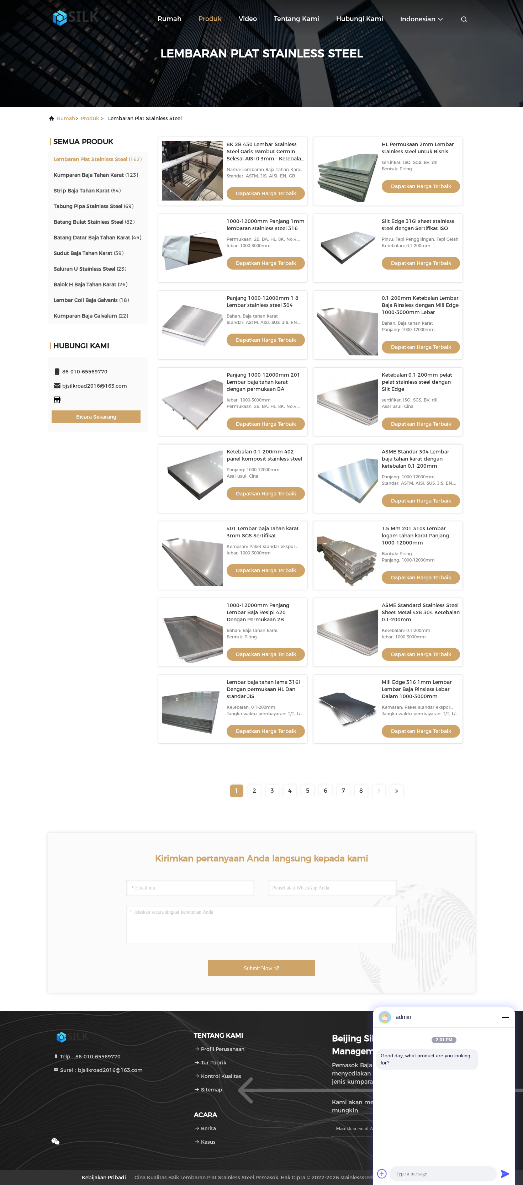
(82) (94, 222)
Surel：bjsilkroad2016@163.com (101, 1070)
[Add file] (382, 1173)
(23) (90, 269)
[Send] (505, 1173)
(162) (98, 159)
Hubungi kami (359, 19)
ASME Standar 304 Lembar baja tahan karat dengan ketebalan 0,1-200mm (415, 458)
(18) (91, 300)
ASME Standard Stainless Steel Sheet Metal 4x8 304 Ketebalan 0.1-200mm (421, 612)
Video (248, 19)
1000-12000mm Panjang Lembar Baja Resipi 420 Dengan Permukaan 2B (258, 612)
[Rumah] (76, 18)
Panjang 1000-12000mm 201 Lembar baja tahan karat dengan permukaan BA (263, 382)
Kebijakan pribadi (104, 1177)
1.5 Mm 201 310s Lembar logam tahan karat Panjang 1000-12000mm (415, 535)
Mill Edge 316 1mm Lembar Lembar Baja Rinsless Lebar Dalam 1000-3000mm (417, 689)
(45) (97, 237)
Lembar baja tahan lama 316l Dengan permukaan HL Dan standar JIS (263, 689)
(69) (93, 206)
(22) (91, 316)
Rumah (169, 19)
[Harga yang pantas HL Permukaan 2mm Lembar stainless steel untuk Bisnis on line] (347, 171)
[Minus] (505, 1017)
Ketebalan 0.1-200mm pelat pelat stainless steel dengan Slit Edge (417, 382)
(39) (88, 253)
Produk (210, 19)
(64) (87, 190)
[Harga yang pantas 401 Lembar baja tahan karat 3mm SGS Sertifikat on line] (192, 555)
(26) (90, 284)
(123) (96, 175)
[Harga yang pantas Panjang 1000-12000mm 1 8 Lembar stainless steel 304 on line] (192, 325)
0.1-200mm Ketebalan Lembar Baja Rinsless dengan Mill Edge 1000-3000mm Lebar (420, 305)
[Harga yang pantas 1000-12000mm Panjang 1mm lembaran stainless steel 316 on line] (192, 248)
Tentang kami (296, 19)
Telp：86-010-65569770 (90, 1056)
